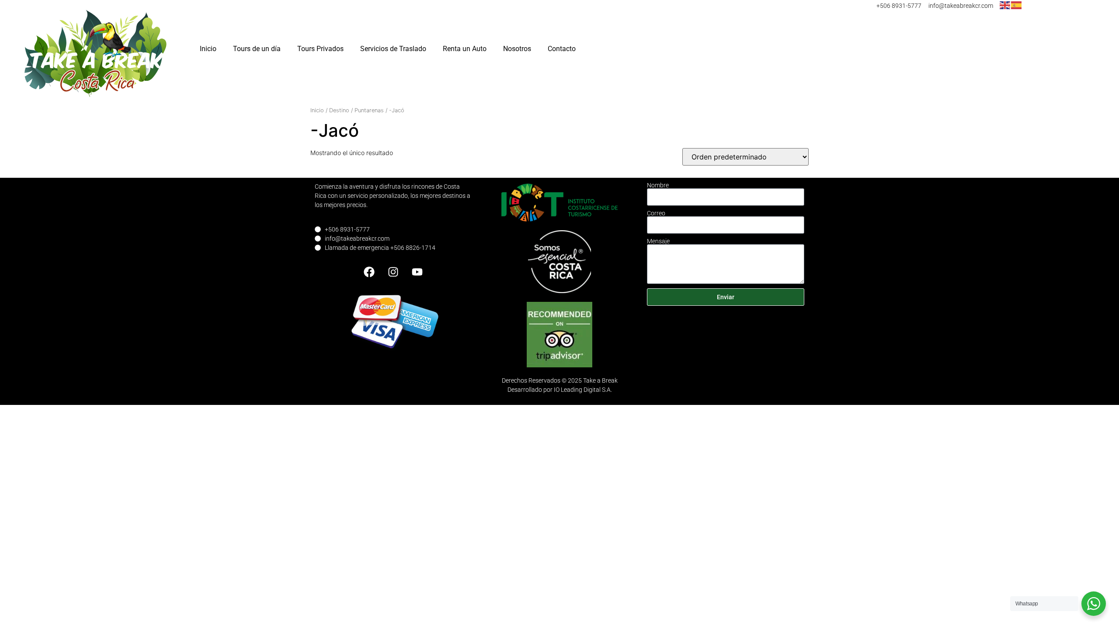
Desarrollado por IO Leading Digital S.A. (559, 389)
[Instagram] (393, 272)
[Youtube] (417, 272)
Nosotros (517, 49)
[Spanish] (1016, 4)
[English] (1005, 4)
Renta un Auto (465, 49)
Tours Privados (320, 49)
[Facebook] (369, 272)
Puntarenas (369, 110)
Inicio (208, 49)
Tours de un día (257, 49)
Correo (656, 213)
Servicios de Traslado (393, 49)
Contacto (562, 49)
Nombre (658, 185)
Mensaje (658, 241)
